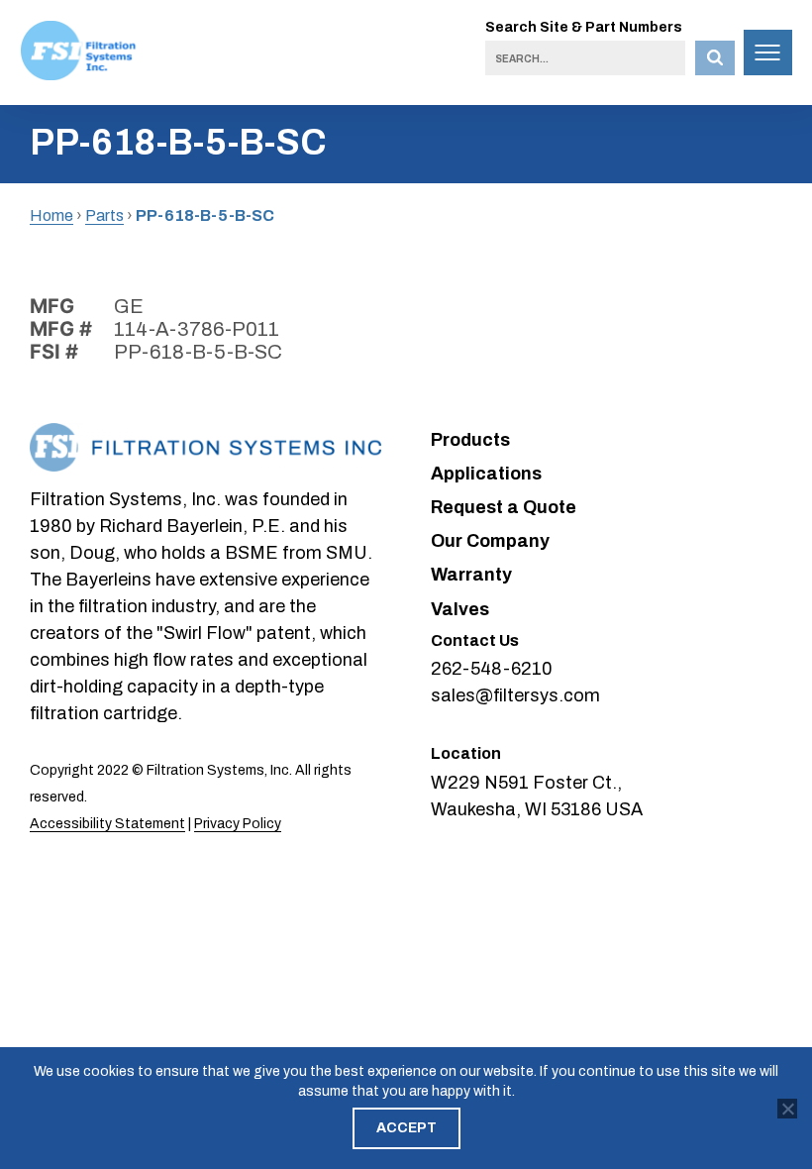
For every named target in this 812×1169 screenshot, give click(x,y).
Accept (406, 1127)
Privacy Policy (237, 823)
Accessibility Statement (107, 823)
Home (51, 215)
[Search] (715, 58)
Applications (486, 473)
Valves (460, 609)
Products (470, 440)
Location (466, 753)
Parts (104, 215)
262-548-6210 (492, 669)
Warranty (471, 574)
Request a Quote (503, 507)
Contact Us (475, 640)
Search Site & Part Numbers (583, 27)
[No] (787, 1108)
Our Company (490, 541)
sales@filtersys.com (515, 695)
